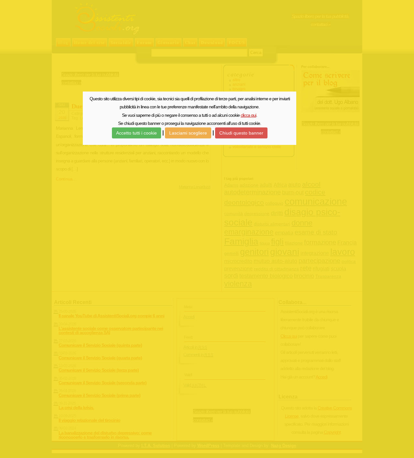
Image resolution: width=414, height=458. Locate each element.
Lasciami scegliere (188, 133)
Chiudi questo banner (241, 133)
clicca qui (248, 115)
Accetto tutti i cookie (136, 133)
